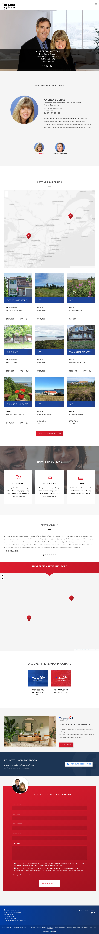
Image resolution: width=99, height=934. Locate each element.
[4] (28, 239)
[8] (70, 219)
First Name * (17, 804)
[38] (29, 621)
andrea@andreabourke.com (53, 108)
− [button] (6, 196)
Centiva (53, 931)
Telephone (17, 834)
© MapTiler (77, 267)
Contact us (47, 883)
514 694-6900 (49, 62)
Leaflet (72, 267)
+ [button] (6, 193)
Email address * (18, 824)
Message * (16, 844)
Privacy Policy (18, 875)
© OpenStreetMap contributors (87, 267)
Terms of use (28, 875)
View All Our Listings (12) (49, 433)
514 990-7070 (49, 59)
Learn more (66, 745)
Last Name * (17, 814)
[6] (71, 601)
